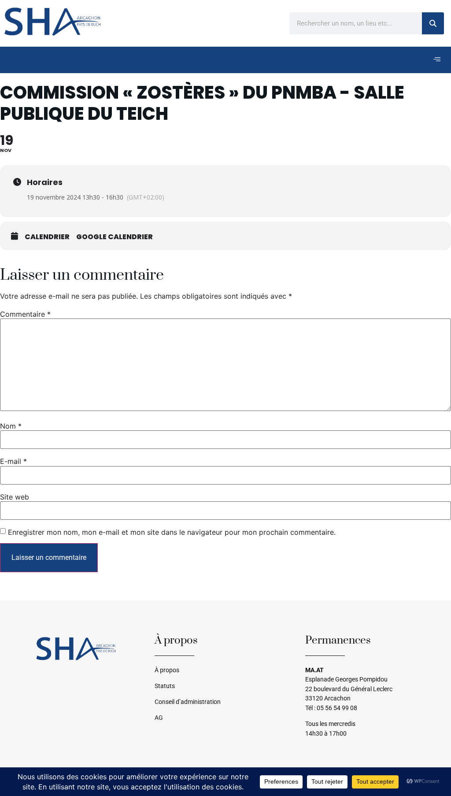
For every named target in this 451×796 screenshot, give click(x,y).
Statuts (165, 686)
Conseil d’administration (188, 702)
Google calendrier (114, 237)
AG (159, 718)
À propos (167, 670)
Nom (11, 425)
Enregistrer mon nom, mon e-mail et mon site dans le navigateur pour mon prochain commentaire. (172, 532)
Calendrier (47, 237)
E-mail (13, 461)
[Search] (433, 23)
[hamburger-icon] (437, 60)
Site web (14, 496)
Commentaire (25, 314)
